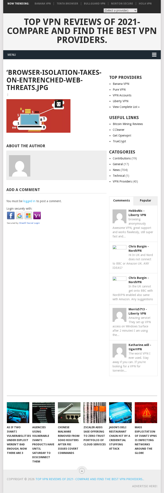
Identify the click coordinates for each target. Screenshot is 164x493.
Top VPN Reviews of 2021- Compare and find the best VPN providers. (82, 31)
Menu (11, 54)
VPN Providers (122, 181)
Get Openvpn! (122, 135)
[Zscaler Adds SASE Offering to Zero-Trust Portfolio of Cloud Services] (94, 412)
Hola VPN (145, 3)
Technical (119, 175)
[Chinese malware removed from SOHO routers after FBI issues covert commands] (69, 412)
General (118, 164)
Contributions (122, 158)
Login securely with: (19, 208)
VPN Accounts (122, 95)
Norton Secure (122, 3)
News (116, 170)
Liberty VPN (120, 101)
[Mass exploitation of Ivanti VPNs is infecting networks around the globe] (146, 412)
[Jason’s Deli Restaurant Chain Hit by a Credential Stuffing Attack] (120, 412)
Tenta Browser (67, 3)
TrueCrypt (119, 141)
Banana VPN (43, 3)
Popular (145, 200)
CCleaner (118, 129)
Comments (121, 200)
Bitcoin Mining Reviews (128, 124)
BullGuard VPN (94, 3)
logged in (29, 201)
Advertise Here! (144, 486)
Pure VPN (119, 89)
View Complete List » (126, 107)
